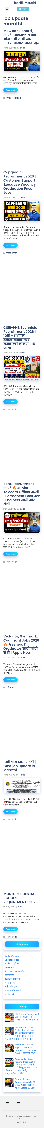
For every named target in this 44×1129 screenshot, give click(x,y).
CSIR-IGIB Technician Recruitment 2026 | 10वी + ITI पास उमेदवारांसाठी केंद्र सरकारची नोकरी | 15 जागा (21, 337)
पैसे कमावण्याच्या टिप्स (15, 971)
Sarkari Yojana (12, 956)
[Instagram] (20, 1122)
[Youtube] (18, 1122)
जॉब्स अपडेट (11, 253)
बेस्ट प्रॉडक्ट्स (11, 983)
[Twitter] (26, 1122)
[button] (7, 9)
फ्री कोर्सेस (9, 975)
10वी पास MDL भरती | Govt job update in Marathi (19, 765)
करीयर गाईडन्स (12, 963)
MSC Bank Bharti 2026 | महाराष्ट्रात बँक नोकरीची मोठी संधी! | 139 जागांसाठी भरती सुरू (21, 36)
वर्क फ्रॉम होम (11, 986)
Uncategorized (13, 98)
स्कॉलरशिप (10, 994)
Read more (10, 90)
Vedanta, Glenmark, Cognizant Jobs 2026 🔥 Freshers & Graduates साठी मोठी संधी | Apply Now (21, 644)
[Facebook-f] (23, 1122)
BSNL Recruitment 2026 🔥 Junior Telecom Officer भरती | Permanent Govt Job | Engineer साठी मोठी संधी (22, 494)
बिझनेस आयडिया (12, 979)
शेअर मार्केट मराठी (13, 990)
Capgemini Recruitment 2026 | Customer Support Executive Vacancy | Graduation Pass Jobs (20, 182)
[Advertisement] (22, 113)
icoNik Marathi (25, 3)
